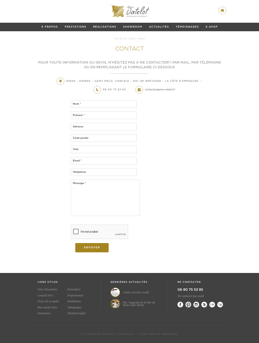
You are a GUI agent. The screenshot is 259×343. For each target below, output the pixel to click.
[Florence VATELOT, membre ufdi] (220, 304)
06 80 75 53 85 (190, 290)
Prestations (75, 27)
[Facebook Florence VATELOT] (180, 304)
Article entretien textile (136, 292)
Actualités (159, 27)
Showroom (132, 27)
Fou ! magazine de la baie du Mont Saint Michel (139, 303)
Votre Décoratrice (47, 289)
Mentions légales (76, 313)
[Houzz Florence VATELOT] (204, 304)
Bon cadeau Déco (47, 307)
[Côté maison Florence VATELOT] (212, 304)
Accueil (131, 38)
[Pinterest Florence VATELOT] (188, 304)
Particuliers (73, 289)
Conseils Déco (45, 295)
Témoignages (187, 27)
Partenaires (44, 313)
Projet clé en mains (48, 301)
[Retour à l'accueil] (129, 10)
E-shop (212, 27)
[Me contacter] (222, 10)
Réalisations (104, 27)
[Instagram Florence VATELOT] (196, 304)
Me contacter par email (190, 296)
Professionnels (75, 295)
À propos (49, 27)
